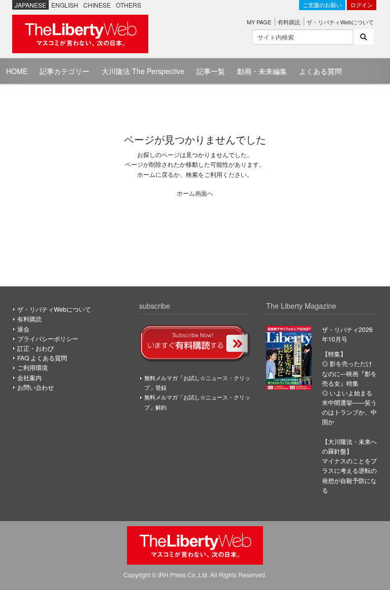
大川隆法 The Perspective (143, 71)
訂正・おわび (35, 348)
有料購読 (289, 22)
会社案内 (29, 377)
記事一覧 (211, 71)
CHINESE (97, 5)
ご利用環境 (32, 367)
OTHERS (128, 5)
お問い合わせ (35, 387)
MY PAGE (259, 22)
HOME (16, 71)
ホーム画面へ (195, 193)
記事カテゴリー (64, 71)
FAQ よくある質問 (42, 357)
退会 (23, 328)
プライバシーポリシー (47, 338)
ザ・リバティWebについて (340, 22)
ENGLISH (64, 5)
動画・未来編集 (262, 71)
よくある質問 (320, 71)
